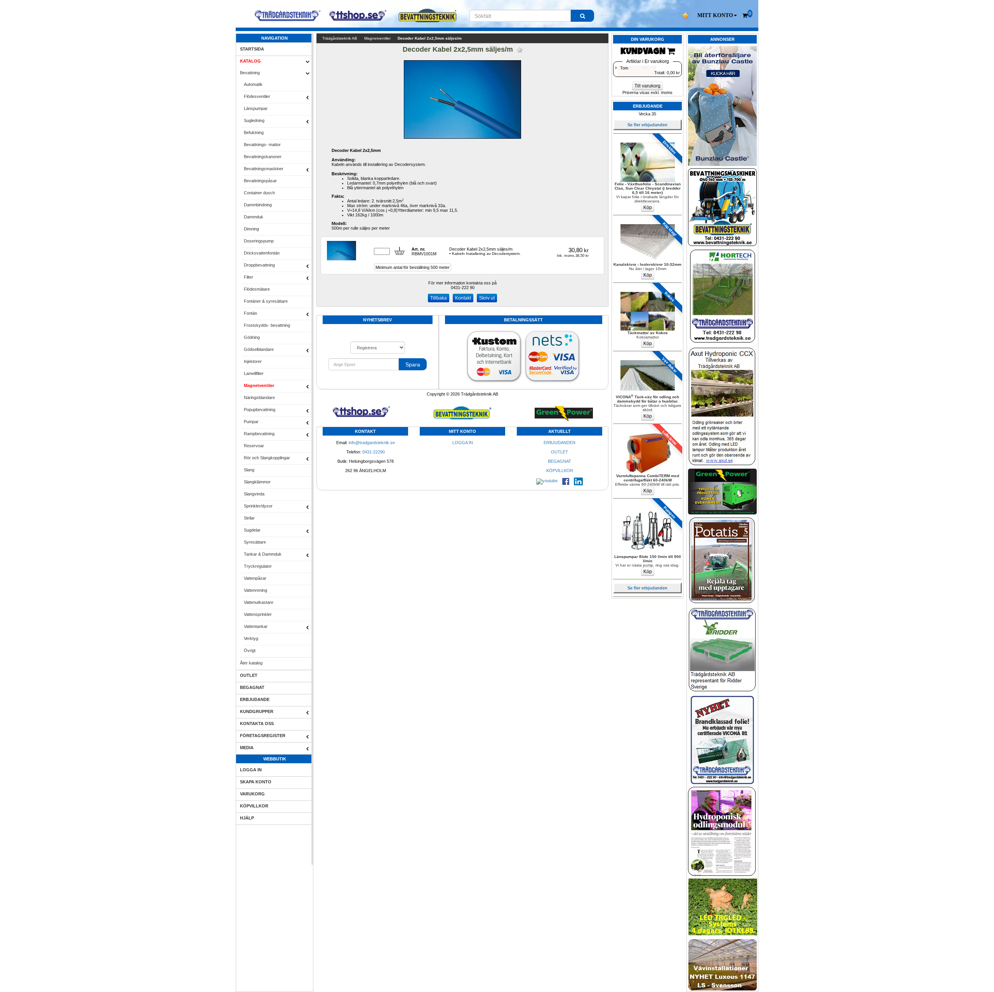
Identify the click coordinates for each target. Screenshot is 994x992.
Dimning (251, 229)
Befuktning (254, 132)
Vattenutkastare (258, 602)
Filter (248, 277)
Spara (412, 364)
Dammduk (253, 216)
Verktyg (251, 638)
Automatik (253, 84)
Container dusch (259, 192)
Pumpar (251, 421)
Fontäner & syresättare (266, 301)
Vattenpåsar (255, 578)
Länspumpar (256, 108)
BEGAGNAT (252, 687)
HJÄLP (247, 818)
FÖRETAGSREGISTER (262, 735)
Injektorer (253, 361)
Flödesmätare (257, 289)
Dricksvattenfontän (262, 253)
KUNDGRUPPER (256, 711)
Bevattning (250, 72)
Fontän (250, 313)
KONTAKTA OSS (257, 723)
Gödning (252, 337)
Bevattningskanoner (263, 156)
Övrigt (249, 650)
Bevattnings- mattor (262, 144)
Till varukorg (647, 86)
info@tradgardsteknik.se (372, 442)
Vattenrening (255, 590)
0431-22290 (373, 452)
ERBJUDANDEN (559, 442)
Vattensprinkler (258, 614)
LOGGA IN (251, 769)
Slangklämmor (257, 481)
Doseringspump (259, 241)
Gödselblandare (259, 349)
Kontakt (463, 298)
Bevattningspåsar (260, 180)
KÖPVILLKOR (254, 806)
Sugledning (254, 120)
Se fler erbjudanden (647, 124)
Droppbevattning (259, 265)
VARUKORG (252, 794)
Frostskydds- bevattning (267, 325)
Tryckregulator (258, 566)
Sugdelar (252, 530)
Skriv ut (487, 298)
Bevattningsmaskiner (263, 168)
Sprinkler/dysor (258, 506)
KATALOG (250, 61)
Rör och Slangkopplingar (267, 457)
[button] (717, 15)
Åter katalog (251, 663)
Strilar (249, 518)
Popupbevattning (259, 409)
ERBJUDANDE (254, 699)
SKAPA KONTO (255, 781)
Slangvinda (254, 494)
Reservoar (254, 445)
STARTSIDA (252, 49)
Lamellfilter (254, 373)
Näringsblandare (259, 397)
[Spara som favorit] (520, 50)
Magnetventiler (259, 385)
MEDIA (247, 747)
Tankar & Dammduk (263, 554)
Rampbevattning (259, 433)
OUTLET (248, 675)
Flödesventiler (257, 96)
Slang (249, 469)
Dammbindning (258, 204)
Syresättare (255, 542)
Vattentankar (256, 626)
